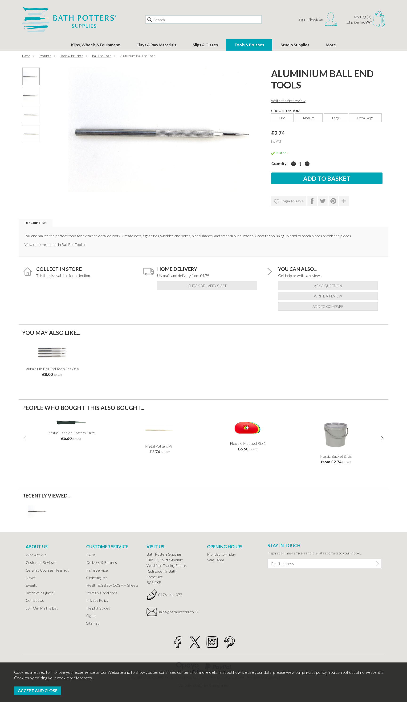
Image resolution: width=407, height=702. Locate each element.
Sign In (91, 615)
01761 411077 (170, 594)
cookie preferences (74, 677)
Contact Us (35, 600)
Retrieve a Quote (40, 592)
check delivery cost (207, 286)
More (331, 44)
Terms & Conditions (101, 592)
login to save (292, 201)
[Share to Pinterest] (333, 201)
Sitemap (93, 623)
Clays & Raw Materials (156, 44)
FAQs (90, 555)
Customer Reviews (41, 562)
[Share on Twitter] (323, 201)
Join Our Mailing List (42, 608)
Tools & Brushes (249, 44)
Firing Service (97, 570)
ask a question (328, 286)
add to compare (328, 306)
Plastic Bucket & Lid (336, 456)
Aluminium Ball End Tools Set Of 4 (52, 368)
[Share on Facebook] (312, 201)
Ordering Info (97, 577)
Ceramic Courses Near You (47, 570)
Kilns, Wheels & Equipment (95, 44)
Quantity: (279, 164)
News (30, 577)
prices (361, 22)
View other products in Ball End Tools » (55, 244)
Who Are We (36, 555)
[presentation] (25, 438)
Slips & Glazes (205, 44)
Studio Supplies (295, 44)
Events (31, 585)
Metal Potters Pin (159, 446)
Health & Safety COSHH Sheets (112, 585)
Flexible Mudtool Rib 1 (248, 443)
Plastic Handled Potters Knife (71, 432)
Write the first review (288, 100)
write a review (328, 296)
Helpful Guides (98, 608)
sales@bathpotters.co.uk (178, 612)
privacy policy (314, 672)
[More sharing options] (344, 201)
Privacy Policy (97, 600)
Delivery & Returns (101, 562)
